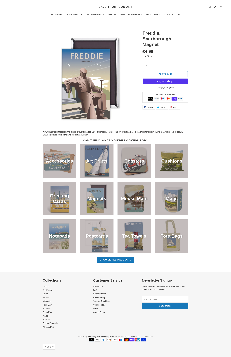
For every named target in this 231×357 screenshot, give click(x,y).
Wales (45, 316)
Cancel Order (99, 312)
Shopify (123, 336)
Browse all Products (115, 259)
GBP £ (48, 347)
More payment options (165, 88)
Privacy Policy (99, 294)
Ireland (46, 297)
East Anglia (47, 290)
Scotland (46, 308)
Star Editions (102, 336)
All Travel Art (48, 327)
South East (47, 312)
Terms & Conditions (101, 301)
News (95, 308)
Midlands (47, 301)
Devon (45, 294)
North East (47, 305)
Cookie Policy (99, 305)
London (46, 286)
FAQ (95, 290)
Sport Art (46, 319)
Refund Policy (99, 297)
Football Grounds (50, 323)
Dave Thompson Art (115, 6)
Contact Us (98, 286)
